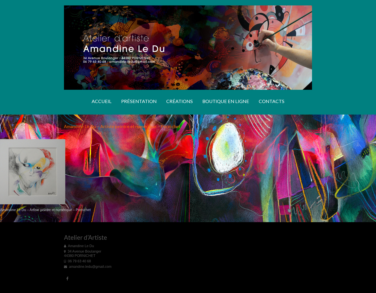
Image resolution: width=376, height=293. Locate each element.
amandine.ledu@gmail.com (89, 266)
